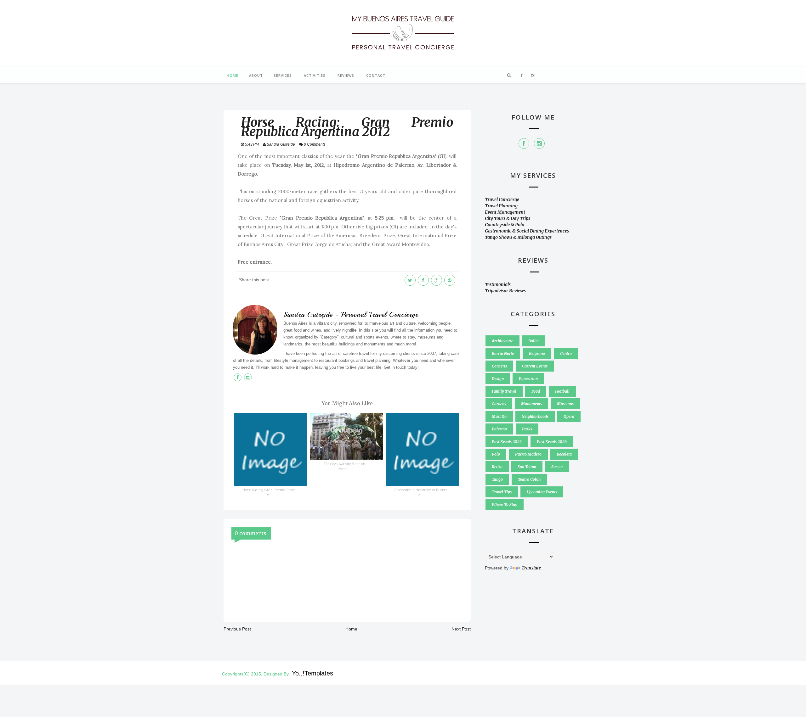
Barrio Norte (503, 353)
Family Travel (504, 391)
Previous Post (237, 628)
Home (232, 75)
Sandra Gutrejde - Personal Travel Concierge (350, 314)
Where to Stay (504, 504)
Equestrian (528, 378)
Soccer (557, 466)
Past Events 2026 (552, 441)
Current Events (535, 366)
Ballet (533, 341)
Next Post (461, 628)
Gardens (499, 403)
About (256, 75)
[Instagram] (539, 143)
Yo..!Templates (312, 673)
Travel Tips (502, 492)
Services (283, 75)
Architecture (502, 341)
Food (535, 391)
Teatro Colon (529, 479)
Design (498, 378)
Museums (565, 403)
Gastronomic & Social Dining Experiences (527, 231)
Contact (375, 75)
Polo (496, 454)
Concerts (499, 366)
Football (562, 391)
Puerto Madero (528, 454)
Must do (499, 416)
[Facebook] (524, 143)
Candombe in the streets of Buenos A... (420, 492)
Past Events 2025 (507, 441)
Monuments (531, 403)
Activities (315, 75)
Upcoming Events (542, 492)
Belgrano (537, 353)
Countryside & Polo (504, 224)
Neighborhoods (535, 416)
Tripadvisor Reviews (505, 291)
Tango (497, 479)
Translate (531, 568)
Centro (566, 353)
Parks (527, 429)
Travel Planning (501, 206)
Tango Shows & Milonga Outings (518, 237)
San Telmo (527, 466)
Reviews (346, 75)
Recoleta (564, 454)
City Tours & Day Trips (507, 218)
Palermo (499, 429)
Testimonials (498, 284)
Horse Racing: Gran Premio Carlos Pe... (268, 492)
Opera (569, 416)
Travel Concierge (502, 199)
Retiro (497, 466)
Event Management (505, 212)
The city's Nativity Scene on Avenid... (344, 466)
